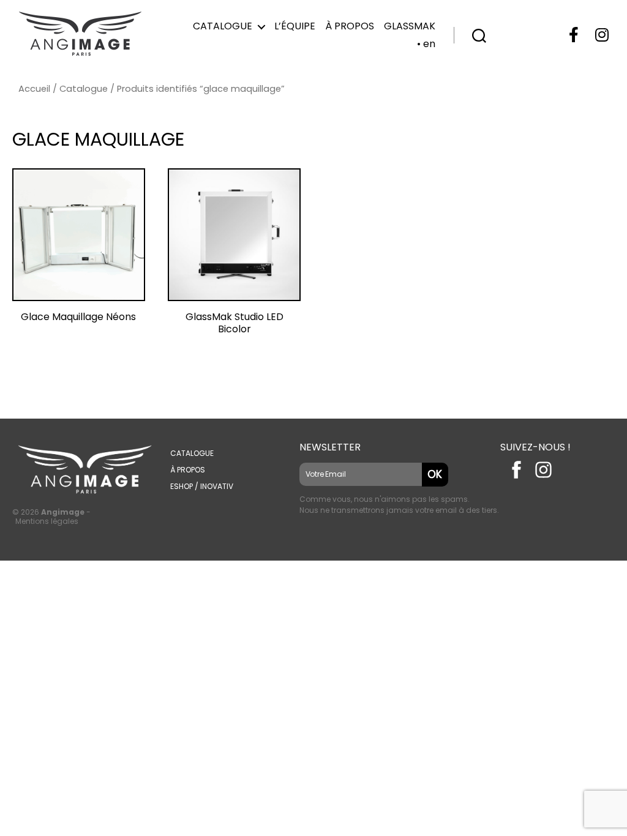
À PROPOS (187, 470)
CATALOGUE (192, 453)
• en (426, 43)
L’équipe (294, 26)
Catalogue (222, 26)
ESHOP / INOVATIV (201, 486)
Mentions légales (46, 521)
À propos (349, 26)
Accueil (34, 89)
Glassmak (409, 26)
